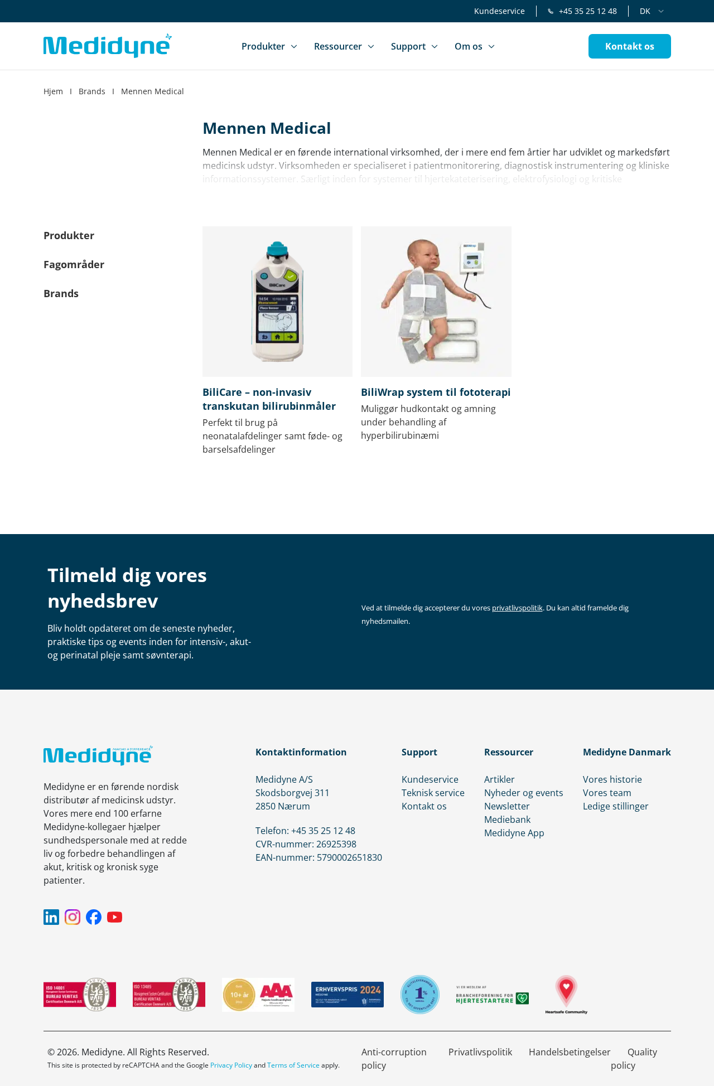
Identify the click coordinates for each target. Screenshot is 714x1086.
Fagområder (74, 264)
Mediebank (507, 819)
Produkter (69, 235)
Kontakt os (424, 806)
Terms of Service (293, 1065)
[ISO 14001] (80, 994)
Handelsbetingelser (570, 1052)
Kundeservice (499, 11)
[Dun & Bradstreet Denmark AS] (258, 995)
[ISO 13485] (169, 994)
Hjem (53, 91)
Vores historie (612, 779)
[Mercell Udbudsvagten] (420, 994)
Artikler (499, 779)
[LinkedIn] (51, 917)
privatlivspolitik (517, 608)
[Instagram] (72, 917)
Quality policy (634, 1059)
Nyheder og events (523, 793)
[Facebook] (94, 917)
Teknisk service (433, 793)
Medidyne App (514, 833)
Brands (92, 91)
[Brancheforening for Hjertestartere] (492, 994)
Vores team (607, 793)
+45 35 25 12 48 (588, 11)
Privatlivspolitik (480, 1052)
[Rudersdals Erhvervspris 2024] (347, 994)
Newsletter (507, 806)
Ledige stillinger (616, 806)
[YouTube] (115, 917)
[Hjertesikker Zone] (566, 994)
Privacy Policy (231, 1065)
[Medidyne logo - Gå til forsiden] (108, 46)
